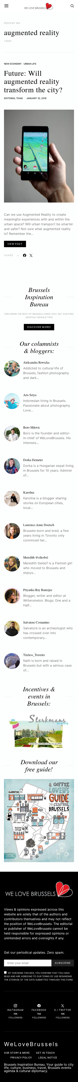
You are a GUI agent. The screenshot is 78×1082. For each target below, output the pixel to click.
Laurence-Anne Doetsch (38, 525)
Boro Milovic (31, 427)
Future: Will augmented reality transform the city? (33, 81)
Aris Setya (29, 395)
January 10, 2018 (36, 98)
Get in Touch (45, 1052)
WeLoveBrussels (31, 1044)
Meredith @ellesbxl (35, 557)
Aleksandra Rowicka (36, 362)
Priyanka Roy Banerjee (37, 590)
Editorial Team (13, 98)
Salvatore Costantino (36, 622)
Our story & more (17, 1052)
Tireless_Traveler (34, 655)
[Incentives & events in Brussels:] (39, 731)
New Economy (12, 63)
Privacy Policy (21, 1057)
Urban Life (30, 63)
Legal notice (47, 1057)
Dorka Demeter (33, 460)
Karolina (28, 492)
